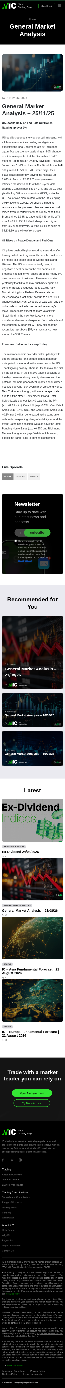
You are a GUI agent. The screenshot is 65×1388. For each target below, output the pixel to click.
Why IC (6, 1235)
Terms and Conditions (13, 1371)
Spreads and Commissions (16, 1197)
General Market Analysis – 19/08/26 (29, 753)
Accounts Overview (12, 1174)
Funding (6, 1212)
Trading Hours (9, 1207)
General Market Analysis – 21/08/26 (30, 672)
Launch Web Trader (12, 1184)
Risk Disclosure (13, 1294)
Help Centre (8, 1230)
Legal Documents (11, 1245)
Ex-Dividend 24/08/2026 (20, 852)
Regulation (7, 1240)
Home (32, 19)
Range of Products (12, 1202)
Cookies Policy (10, 1374)
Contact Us (8, 1250)
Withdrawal (8, 1217)
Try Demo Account (32, 1103)
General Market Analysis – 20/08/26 (29, 715)
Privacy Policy (25, 560)
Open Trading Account (32, 1093)
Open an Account (11, 1179)
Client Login (47, 6)
